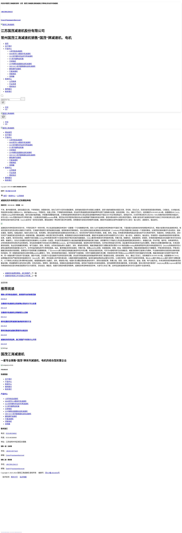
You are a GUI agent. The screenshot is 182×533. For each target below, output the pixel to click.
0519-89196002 (11, 433)
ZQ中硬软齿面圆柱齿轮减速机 (20, 64)
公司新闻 (12, 81)
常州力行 (14, 477)
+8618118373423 (12, 451)
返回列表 (4, 283)
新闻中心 (8, 79)
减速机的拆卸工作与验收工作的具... (18, 276)
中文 (6, 107)
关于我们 (8, 46)
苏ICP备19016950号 (10, 191)
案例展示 (8, 89)
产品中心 (8, 49)
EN (6, 109)
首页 (6, 44)
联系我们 (8, 91)
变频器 (11, 76)
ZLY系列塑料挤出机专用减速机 (21, 56)
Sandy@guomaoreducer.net (15, 468)
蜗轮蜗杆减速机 (15, 69)
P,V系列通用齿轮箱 (16, 59)
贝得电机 (12, 61)
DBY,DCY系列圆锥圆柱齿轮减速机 (22, 66)
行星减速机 (13, 71)
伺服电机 (12, 74)
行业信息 (12, 84)
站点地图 (23, 477)
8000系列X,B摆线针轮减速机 (20, 54)
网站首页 (8, 132)
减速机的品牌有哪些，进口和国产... (18, 273)
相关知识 (12, 86)
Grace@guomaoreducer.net (15, 455)
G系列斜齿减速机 (15, 51)
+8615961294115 (12, 464)
